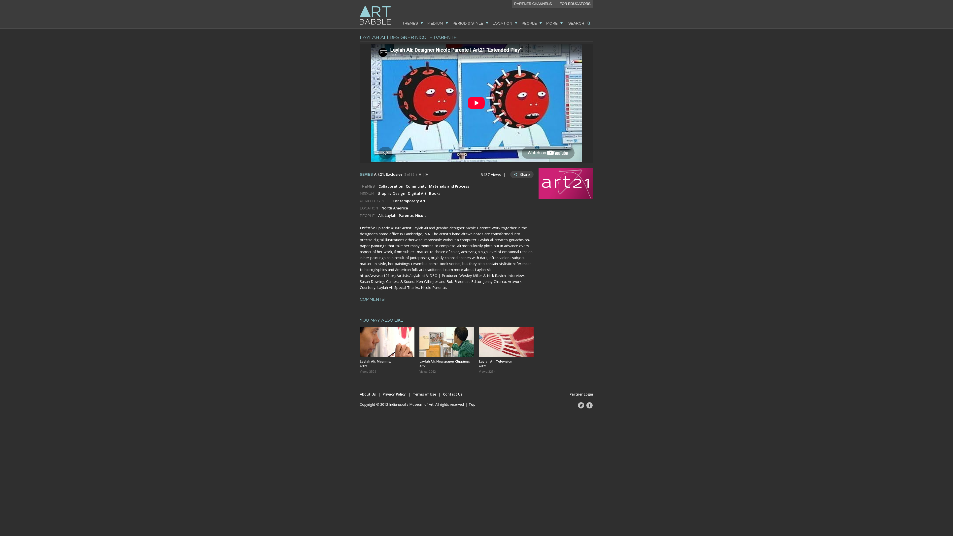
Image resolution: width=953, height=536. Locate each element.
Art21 (364, 366)
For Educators (575, 4)
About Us (368, 394)
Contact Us (452, 394)
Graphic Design (391, 193)
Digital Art (417, 193)
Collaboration (390, 186)
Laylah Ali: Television (495, 361)
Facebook (589, 405)
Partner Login (581, 394)
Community (416, 186)
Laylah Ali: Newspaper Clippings (444, 361)
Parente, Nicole (413, 215)
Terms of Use (424, 394)
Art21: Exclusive (388, 174)
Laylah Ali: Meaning (375, 361)
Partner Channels (533, 4)
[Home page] (375, 21)
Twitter (581, 405)
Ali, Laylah (387, 215)
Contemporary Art (409, 200)
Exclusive (367, 227)
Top (472, 404)
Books (435, 193)
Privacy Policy (394, 394)
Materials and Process (449, 186)
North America (394, 207)
